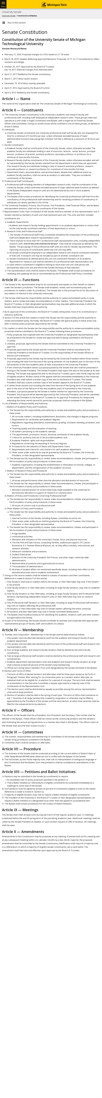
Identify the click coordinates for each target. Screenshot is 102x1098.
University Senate (11, 11)
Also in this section (17, 22)
